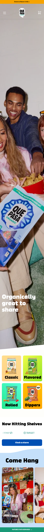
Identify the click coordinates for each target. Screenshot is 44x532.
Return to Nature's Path (21, 1)
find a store (22, 442)
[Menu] (4, 12)
